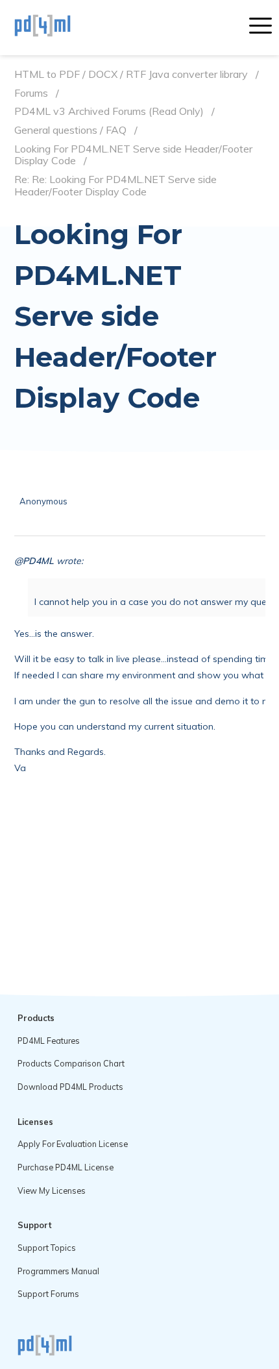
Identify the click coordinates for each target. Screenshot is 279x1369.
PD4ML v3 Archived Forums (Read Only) (109, 111)
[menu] (260, 27)
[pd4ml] (56, 27)
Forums (31, 93)
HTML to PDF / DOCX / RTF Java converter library (131, 74)
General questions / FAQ (70, 130)
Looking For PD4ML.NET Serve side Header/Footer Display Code (133, 155)
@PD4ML (34, 561)
